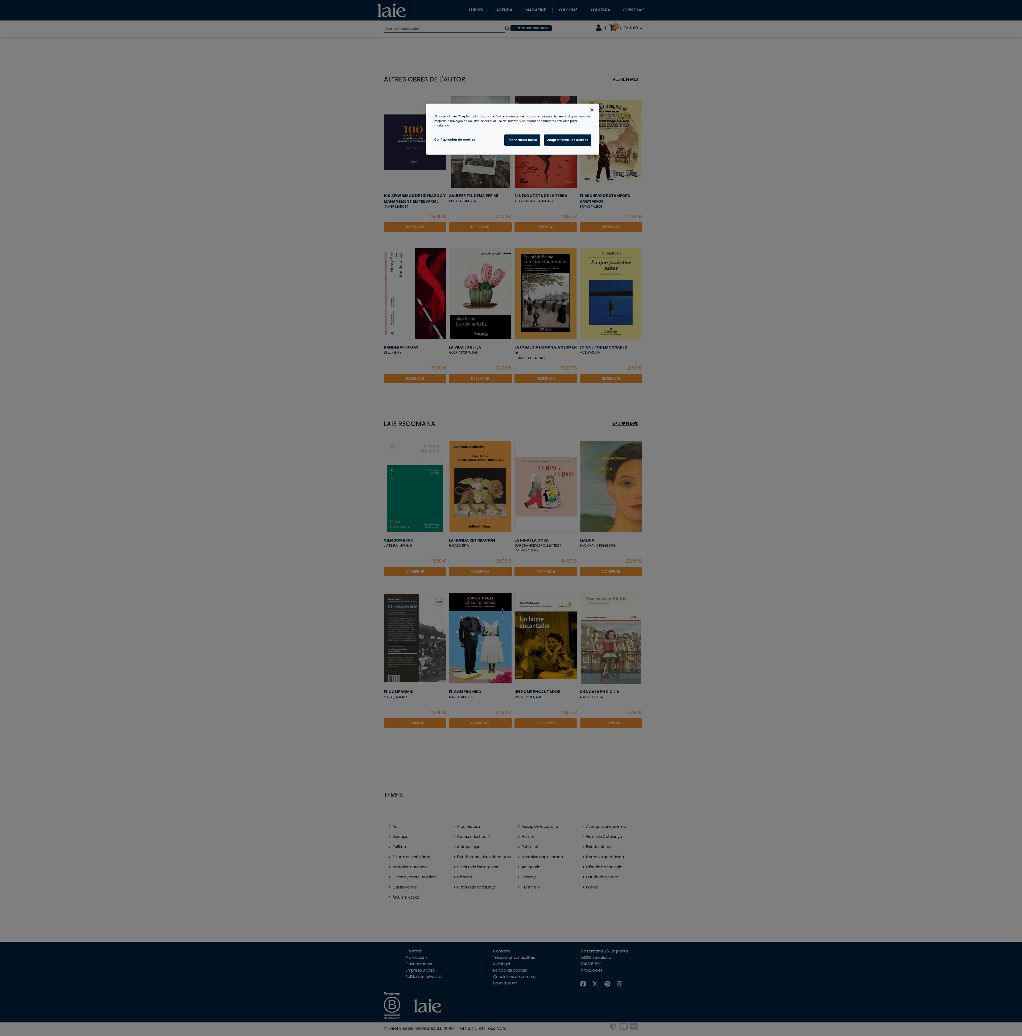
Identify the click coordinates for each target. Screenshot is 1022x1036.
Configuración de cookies (454, 139)
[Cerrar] (592, 110)
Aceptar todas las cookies (567, 139)
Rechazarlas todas (522, 139)
